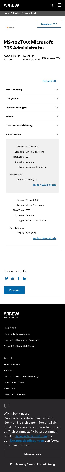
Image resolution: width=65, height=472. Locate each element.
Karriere (8, 370)
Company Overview (14, 394)
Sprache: (19, 162)
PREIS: (20, 179)
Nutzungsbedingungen (27, 440)
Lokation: (19, 151)
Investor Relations (14, 382)
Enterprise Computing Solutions (21, 339)
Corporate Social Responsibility (21, 376)
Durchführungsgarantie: (16, 174)
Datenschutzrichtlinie (31, 436)
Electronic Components (17, 333)
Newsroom (10, 388)
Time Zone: (18, 157)
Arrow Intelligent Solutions (19, 345)
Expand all (49, 81)
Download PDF (49, 24)
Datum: (20, 146)
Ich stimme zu (32, 453)
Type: (21, 167)
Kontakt (14, 290)
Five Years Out (12, 364)
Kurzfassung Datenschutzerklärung (32, 464)
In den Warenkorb (44, 184)
